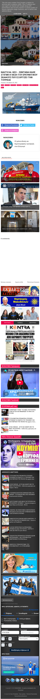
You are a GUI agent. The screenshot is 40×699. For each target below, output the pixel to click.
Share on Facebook (11, 125)
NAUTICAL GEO (34, 85)
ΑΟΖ (2, 85)
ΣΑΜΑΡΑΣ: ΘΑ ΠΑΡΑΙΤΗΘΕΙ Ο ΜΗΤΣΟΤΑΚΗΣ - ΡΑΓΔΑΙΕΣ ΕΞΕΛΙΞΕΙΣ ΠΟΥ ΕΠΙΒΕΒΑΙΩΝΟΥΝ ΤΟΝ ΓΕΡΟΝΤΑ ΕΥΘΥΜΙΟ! (22, 511)
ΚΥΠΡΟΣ (7, 85)
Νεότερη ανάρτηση (6, 282)
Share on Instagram (11, 130)
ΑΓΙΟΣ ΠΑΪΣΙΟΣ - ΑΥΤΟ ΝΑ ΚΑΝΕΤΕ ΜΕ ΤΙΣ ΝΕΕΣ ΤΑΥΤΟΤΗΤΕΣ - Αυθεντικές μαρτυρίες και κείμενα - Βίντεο (22, 428)
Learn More (17, 13)
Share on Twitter (29, 125)
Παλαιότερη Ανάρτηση (33, 282)
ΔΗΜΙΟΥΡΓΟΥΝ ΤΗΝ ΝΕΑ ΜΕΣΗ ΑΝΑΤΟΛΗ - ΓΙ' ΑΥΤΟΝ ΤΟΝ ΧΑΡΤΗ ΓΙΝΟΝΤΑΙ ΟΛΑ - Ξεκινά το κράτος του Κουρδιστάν (22, 520)
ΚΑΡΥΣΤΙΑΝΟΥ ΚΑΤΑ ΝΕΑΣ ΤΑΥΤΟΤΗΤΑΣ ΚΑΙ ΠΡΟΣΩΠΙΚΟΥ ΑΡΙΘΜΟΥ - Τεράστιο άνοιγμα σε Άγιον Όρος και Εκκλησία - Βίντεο (22, 503)
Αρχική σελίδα (19, 282)
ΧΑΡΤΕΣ (19, 85)
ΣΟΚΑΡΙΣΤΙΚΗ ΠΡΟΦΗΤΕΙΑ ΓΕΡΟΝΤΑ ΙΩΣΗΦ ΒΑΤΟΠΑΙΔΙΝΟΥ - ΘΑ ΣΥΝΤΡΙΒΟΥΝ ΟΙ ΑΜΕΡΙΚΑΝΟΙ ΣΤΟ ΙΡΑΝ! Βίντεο (22, 537)
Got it (25, 13)
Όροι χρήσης (22, 694)
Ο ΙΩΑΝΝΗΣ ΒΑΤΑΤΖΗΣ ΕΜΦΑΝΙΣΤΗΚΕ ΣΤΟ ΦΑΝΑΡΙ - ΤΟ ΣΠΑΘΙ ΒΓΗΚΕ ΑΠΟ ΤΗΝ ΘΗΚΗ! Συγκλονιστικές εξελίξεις (22, 494)
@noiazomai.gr (7, 600)
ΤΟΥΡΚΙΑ (13, 85)
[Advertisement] (20, 40)
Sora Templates (14, 694)
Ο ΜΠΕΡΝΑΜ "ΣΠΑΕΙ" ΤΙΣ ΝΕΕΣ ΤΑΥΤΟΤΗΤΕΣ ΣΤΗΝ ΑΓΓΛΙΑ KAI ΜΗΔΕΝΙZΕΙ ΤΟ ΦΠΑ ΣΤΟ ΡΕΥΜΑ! (22, 411)
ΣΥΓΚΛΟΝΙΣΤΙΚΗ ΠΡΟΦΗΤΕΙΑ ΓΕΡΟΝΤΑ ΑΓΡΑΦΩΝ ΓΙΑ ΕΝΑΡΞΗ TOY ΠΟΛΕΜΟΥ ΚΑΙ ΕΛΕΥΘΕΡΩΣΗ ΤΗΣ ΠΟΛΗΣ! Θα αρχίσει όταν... (22, 420)
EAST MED (25, 85)
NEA (2, 87)
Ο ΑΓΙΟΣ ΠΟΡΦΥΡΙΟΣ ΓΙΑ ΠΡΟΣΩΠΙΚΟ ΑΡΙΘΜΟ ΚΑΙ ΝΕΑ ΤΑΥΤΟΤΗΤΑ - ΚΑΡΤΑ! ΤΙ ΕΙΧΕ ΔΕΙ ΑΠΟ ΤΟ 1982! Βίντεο (21, 529)
